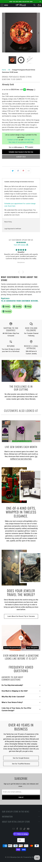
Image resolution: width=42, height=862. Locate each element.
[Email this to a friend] (29, 171)
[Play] (21, 33)
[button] (19, 271)
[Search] (34, 5)
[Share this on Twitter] (12, 171)
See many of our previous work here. (21, 142)
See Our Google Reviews (21, 758)
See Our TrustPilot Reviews (21, 764)
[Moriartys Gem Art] (21, 5)
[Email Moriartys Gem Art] (13, 829)
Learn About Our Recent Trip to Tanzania (21, 616)
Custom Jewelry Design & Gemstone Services (19, 181)
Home (4, 70)
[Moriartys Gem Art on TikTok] (24, 829)
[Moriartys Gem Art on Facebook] (17, 829)
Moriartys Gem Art (16, 857)
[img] (21, 242)
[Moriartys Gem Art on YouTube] (28, 829)
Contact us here (13, 140)
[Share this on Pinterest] (23, 171)
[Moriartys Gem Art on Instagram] (20, 829)
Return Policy (8, 222)
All (9, 70)
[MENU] (1, 5)
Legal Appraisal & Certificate (12, 228)
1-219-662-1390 (28, 140)
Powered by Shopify (30, 857)
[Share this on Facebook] (18, 171)
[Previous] (3, 33)
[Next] (38, 33)
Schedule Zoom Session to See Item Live (21, 152)
